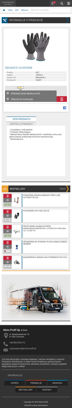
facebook (64, 107)
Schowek (54, 2)
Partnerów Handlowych (12, 361)
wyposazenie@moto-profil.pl (22, 348)
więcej (63, 189)
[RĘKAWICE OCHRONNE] (36, 46)
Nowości (57, 383)
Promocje (36, 383)
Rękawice (24, 10)
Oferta (10, 10)
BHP (16, 10)
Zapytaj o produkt (21, 124)
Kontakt (47, 389)
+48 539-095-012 (17, 342)
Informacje (15, 375)
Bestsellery (26, 389)
